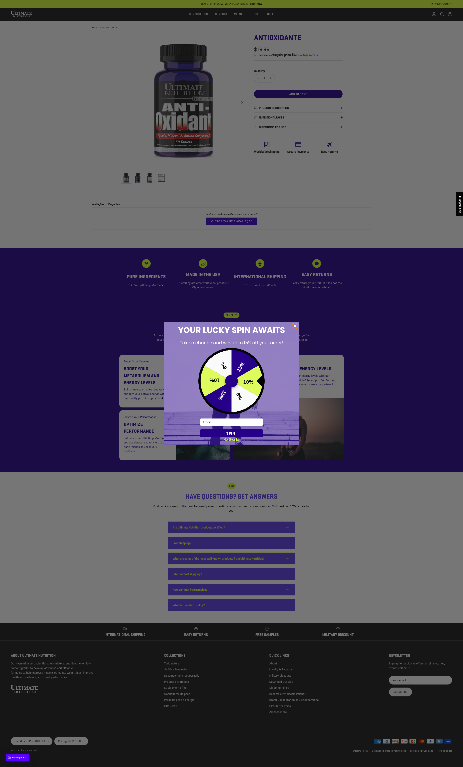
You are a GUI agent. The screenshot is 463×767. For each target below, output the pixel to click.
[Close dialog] (295, 326)
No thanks (232, 439)
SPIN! (231, 433)
